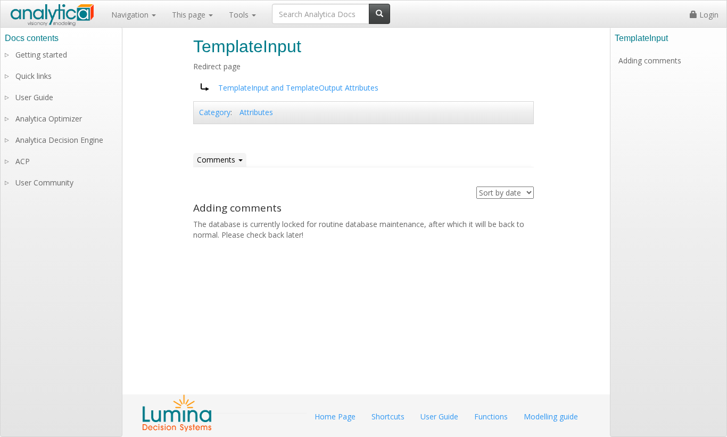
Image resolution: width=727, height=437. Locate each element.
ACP (22, 161)
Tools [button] (240, 15)
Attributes (256, 112)
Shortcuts (387, 416)
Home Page (335, 416)
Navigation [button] (131, 15)
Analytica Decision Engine (59, 140)
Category (214, 112)
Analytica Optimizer (48, 119)
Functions (491, 416)
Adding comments (649, 60)
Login (707, 15)
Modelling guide (551, 416)
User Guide (34, 97)
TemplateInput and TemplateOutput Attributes (298, 88)
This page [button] (190, 15)
